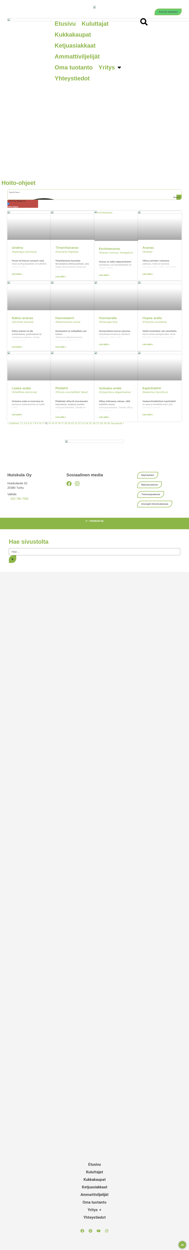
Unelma (24, 249)
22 (79, 423)
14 (53, 423)
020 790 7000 (19, 498)
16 (59, 423)
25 (90, 423)
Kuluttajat (95, 23)
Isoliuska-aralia (115, 390)
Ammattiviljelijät (77, 56)
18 (65, 423)
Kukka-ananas (23, 319)
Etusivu (65, 23)
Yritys (106, 67)
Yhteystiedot (72, 78)
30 (108, 423)
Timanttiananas (67, 249)
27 (97, 423)
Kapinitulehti (155, 390)
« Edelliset (13, 423)
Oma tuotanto (74, 67)
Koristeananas (116, 250)
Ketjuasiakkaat (75, 45)
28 (101, 423)
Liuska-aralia (24, 390)
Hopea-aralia (154, 319)
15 (56, 423)
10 (40, 423)
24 (86, 423)
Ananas (148, 249)
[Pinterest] (90, 1230)
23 (83, 423)
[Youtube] (98, 1230)
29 (105, 423)
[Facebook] (69, 483)
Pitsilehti (71, 390)
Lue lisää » (17, 274)
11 (43, 423)
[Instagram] (77, 483)
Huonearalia (108, 319)
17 (62, 423)
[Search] (12, 559)
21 (76, 423)
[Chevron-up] (182, 1245)
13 (49, 423)
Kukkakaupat (73, 34)
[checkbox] (22, 205)
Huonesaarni (67, 319)
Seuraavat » (117, 423)
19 (69, 423)
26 (94, 423)
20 (72, 423)
